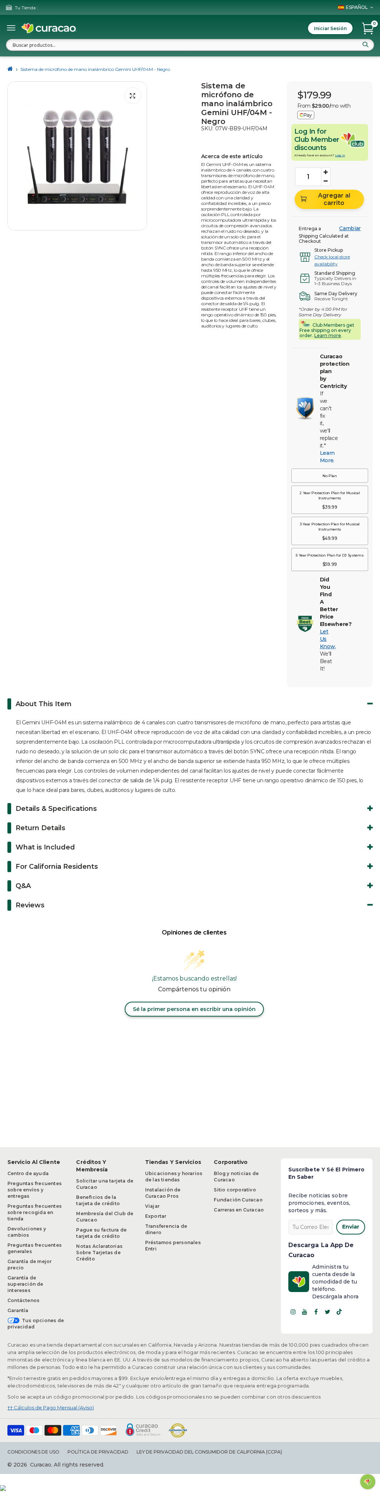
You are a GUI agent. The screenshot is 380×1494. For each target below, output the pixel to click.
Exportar (156, 1216)
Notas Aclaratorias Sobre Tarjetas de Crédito (99, 1252)
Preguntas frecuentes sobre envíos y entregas (34, 1190)
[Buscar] (365, 44)
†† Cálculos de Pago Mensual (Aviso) (50, 1407)
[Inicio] (10, 69)
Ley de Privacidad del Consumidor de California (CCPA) (209, 1452)
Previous (15, 156)
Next (139, 156)
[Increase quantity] (325, 172)
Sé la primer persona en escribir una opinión (194, 1009)
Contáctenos (23, 1300)
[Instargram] (293, 1312)
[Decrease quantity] (325, 181)
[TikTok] (339, 1312)
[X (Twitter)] (327, 1312)
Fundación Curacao (238, 1200)
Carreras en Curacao (239, 1210)
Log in (340, 155)
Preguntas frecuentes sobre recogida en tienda (34, 1212)
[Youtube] (304, 1312)
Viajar (152, 1206)
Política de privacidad (98, 1452)
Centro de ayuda (28, 1173)
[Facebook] (316, 1312)
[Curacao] (49, 28)
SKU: (207, 128)
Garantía (18, 1310)
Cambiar (350, 228)
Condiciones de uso (33, 1452)
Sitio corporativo (235, 1190)
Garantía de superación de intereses (25, 1284)
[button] (329, 476)
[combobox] (190, 45)
